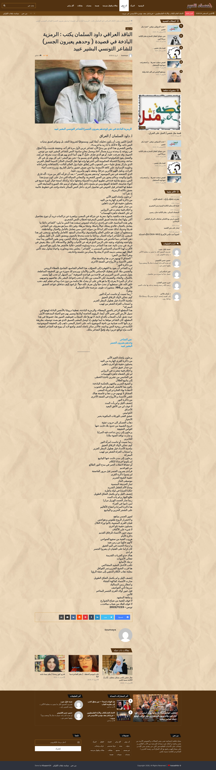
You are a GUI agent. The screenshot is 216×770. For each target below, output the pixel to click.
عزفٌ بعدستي (111, 746)
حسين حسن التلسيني (162, 260)
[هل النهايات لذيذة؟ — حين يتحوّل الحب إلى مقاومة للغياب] (123, 705)
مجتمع (118, 750)
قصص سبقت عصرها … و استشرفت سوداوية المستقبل (153, 63)
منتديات (88, 6)
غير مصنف (126, 750)
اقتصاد (110, 742)
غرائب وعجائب (99, 746)
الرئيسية (141, 6)
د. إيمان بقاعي (165, 294)
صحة (120, 746)
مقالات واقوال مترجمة (110, 6)
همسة (97, 6)
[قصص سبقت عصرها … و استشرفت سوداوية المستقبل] (174, 64)
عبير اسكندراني (164, 271)
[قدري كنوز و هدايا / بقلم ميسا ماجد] (50, 663)
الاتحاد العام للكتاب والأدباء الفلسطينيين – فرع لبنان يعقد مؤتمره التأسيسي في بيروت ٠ (156, 717)
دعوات (128, 746)
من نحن (24, 13)
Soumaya (124, 55)
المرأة (132, 6)
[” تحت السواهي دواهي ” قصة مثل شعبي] (174, 28)
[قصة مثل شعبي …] (174, 53)
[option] (155, 708)
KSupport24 (46, 766)
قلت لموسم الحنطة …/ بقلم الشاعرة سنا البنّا (84, 675)
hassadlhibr (174, 766)
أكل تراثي (70, 6)
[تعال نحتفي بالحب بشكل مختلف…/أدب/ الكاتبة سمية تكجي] (117, 665)
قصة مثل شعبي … (159, 48)
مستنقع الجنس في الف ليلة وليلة (154, 72)
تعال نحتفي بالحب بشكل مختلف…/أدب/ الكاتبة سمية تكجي (118, 678)
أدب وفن (124, 6)
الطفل (102, 742)
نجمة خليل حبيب (164, 249)
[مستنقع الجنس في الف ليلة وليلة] (174, 76)
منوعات (119, 754)
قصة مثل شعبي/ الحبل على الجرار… (164, 133)
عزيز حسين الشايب (163, 282)
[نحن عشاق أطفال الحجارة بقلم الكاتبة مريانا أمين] (174, 40)
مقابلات (80, 6)
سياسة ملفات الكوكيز (11, 13)
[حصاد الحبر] (195, 5)
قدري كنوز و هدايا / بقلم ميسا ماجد (52, 674)
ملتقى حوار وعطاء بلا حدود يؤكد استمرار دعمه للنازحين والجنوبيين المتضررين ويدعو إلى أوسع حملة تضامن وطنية (142, 13)
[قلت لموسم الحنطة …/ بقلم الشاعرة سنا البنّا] (84, 663)
